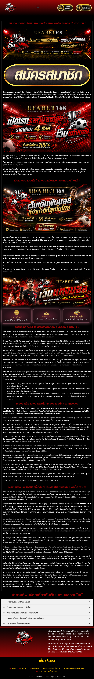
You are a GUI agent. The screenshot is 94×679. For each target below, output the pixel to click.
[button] (38, 7)
